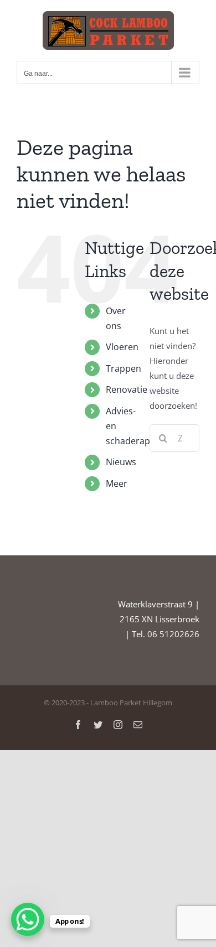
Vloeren (122, 347)
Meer (116, 483)
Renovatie (126, 389)
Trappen (123, 368)
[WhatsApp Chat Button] (27, 919)
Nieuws (121, 462)
